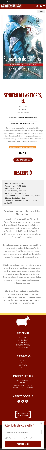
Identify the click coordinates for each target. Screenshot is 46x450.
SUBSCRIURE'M (23, 444)
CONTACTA (23, 365)
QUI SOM (23, 360)
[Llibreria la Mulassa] (11, 6)
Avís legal (23, 383)
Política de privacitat (23, 388)
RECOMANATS (23, 340)
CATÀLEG (23, 338)
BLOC (23, 367)
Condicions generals (23, 380)
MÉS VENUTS (23, 347)
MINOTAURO (22, 109)
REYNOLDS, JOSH (22, 106)
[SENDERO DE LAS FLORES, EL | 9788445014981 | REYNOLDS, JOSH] (23, 47)
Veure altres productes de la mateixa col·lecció (23, 117)
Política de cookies (23, 385)
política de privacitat (29, 437)
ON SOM (23, 363)
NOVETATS (23, 342)
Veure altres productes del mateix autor (23, 123)
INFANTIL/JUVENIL (23, 345)
